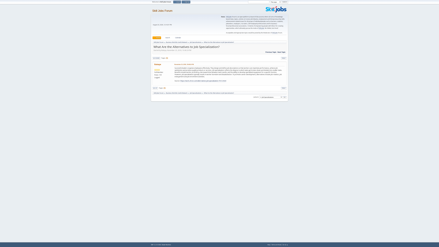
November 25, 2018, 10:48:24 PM (184, 64)
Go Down (156, 58)
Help (268, 245)
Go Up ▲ (285, 245)
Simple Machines (166, 244)
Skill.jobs (229, 17)
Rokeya (157, 64)
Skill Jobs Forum (162, 10)
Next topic (281, 52)
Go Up (155, 88)
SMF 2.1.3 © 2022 (156, 244)
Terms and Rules (276, 245)
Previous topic (270, 52)
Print (284, 58)
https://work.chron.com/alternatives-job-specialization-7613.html (203, 81)
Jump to (256, 97)
